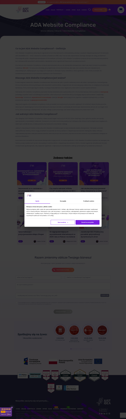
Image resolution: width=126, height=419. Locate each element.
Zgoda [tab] (37, 201)
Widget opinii (3, 414)
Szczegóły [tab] (63, 201)
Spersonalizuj (62, 222)
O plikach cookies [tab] (88, 201)
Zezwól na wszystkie (87, 222)
